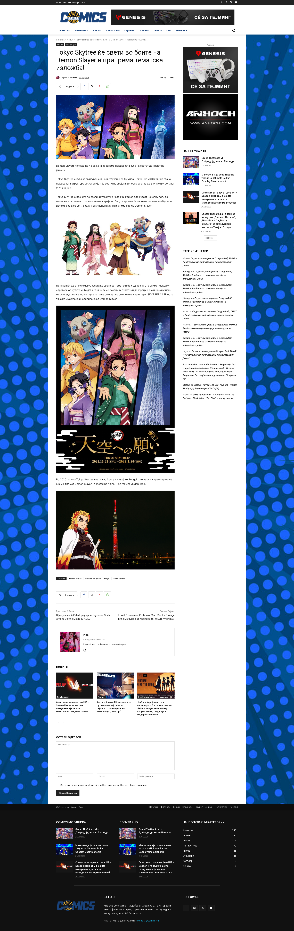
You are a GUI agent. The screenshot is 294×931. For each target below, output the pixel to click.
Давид (186, 271)
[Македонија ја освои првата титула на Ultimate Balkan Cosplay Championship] (191, 179)
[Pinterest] (99, 86)
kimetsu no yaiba (93, 578)
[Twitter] (231, 2)
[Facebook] (222, 2)
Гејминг (101, 697)
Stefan (186, 384)
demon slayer (75, 578)
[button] (234, 30)
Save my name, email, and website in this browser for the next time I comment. (104, 785)
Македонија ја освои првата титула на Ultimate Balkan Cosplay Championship (217, 178)
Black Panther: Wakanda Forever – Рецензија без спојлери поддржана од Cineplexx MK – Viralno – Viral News (209, 368)
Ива (75, 77)
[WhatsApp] (107, 86)
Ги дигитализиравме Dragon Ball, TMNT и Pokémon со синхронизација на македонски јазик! (210, 262)
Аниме (70, 39)
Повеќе (209, 237)
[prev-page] (58, 723)
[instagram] (84, 649)
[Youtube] (236, 2)
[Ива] (58, 77)
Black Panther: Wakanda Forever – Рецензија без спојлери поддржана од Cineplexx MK (209, 375)
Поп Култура (71, 44)
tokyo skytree (119, 578)
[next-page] (64, 723)
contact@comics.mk (148, 920)
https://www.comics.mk (94, 639)
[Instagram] (226, 2)
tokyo (106, 578)
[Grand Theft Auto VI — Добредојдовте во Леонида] (191, 162)
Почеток (60, 39)
